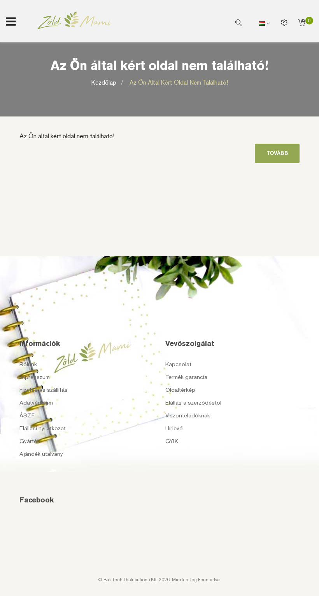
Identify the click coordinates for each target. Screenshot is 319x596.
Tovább (277, 153)
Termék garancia (186, 377)
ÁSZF (27, 415)
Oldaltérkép (180, 389)
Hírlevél (174, 428)
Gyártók (29, 441)
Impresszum (34, 377)
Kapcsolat (178, 364)
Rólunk (28, 364)
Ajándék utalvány (41, 453)
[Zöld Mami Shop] (75, 20)
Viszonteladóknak (187, 415)
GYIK (171, 441)
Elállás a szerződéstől (193, 402)
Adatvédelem (36, 402)
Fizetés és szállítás (43, 389)
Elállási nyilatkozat (42, 428)
